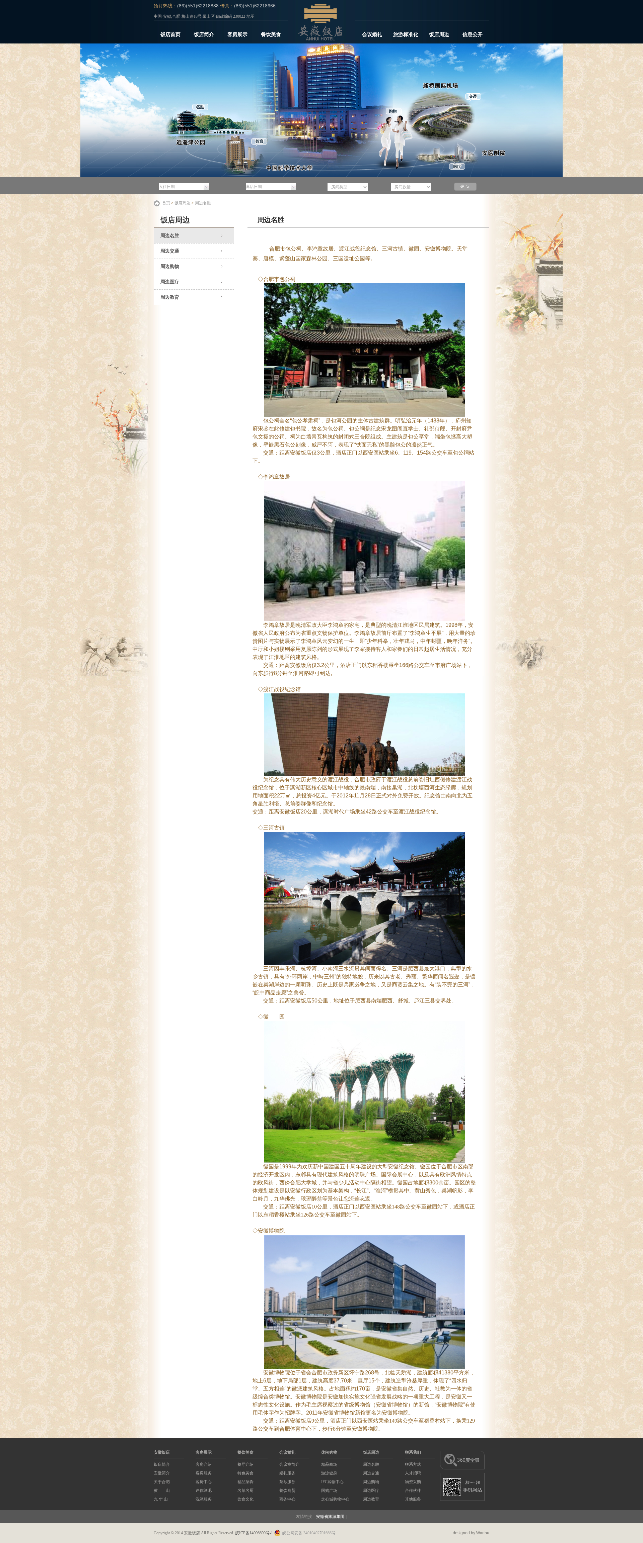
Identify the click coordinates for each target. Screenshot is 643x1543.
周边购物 (169, 266)
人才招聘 (413, 1473)
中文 (479, 5)
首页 (166, 203)
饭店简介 (204, 34)
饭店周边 (439, 34)
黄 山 (162, 1490)
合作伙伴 (413, 1490)
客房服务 (204, 1473)
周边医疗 (169, 281)
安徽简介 (162, 1473)
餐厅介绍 (245, 1464)
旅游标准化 (405, 34)
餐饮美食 (271, 34)
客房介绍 (204, 1464)
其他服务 (413, 1499)
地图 (250, 16)
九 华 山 (161, 1499)
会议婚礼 (372, 34)
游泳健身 (329, 1473)
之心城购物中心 (335, 1499)
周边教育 (169, 297)
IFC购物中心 (332, 1481)
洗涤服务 (204, 1499)
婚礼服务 (287, 1473)
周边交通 (169, 251)
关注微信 (411, 5)
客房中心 (204, 1481)
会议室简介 (289, 1464)
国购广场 (329, 1490)
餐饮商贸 (287, 1490)
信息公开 (472, 34)
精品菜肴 (245, 1481)
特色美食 (245, 1473)
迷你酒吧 (204, 1490)
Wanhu (482, 1533)
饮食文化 (245, 1499)
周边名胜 (203, 203)
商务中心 (287, 1499)
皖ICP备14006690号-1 (254, 1533)
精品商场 (329, 1464)
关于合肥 (162, 1481)
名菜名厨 (245, 1490)
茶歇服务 (287, 1481)
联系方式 (413, 1464)
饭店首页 (170, 34)
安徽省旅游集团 (330, 1516)
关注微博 (371, 5)
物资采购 (413, 1481)
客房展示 (237, 34)
